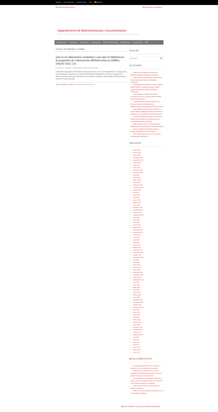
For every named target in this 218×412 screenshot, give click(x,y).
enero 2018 (136, 325)
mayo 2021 (136, 240)
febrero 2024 (137, 180)
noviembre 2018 (138, 302)
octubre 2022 (137, 212)
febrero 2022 (137, 227)
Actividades (77, 67)
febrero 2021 (137, 247)
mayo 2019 (136, 287)
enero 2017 (136, 352)
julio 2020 (136, 260)
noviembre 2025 (138, 160)
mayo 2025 (136, 165)
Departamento (62, 42)
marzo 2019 (136, 292)
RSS (90, 2)
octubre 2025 (137, 162)
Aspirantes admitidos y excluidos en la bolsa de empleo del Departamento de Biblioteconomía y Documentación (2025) (146, 119)
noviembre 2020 (138, 252)
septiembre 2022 (138, 215)
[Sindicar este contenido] (130, 358)
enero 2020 (136, 270)
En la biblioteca (141, 358)
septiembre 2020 (138, 257)
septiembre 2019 (138, 280)
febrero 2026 (137, 152)
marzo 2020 (136, 265)
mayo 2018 (136, 315)
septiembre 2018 (138, 307)
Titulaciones (73, 42)
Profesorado (84, 42)
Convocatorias (69, 2)
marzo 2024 (136, 177)
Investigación (96, 42)
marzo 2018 (136, 320)
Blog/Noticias (125, 42)
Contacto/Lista (81, 2)
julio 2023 (136, 192)
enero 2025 (136, 167)
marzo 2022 (136, 225)
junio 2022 (136, 217)
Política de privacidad (114, 405)
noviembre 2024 (138, 172)
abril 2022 (136, 222)
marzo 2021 (136, 245)
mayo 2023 (136, 195)
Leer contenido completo (66, 84)
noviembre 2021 (138, 232)
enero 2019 (136, 297)
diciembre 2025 (138, 157)
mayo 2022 (136, 220)
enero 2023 (136, 205)
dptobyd (60, 67)
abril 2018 (136, 317)
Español (99, 2)
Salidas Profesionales (110, 42)
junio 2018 (136, 312)
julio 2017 (136, 337)
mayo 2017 (136, 342)
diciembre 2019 (138, 272)
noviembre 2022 (138, 210)
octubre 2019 (137, 277)
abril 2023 (136, 197)
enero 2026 (136, 155)
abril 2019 (136, 290)
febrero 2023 (137, 202)
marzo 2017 (136, 347)
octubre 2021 (137, 235)
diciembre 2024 (138, 170)
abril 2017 (136, 345)
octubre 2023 (137, 190)
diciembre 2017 (138, 327)
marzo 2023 (136, 200)
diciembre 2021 (138, 230)
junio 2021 (136, 237)
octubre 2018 (137, 305)
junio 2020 (136, 262)
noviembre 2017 (138, 330)
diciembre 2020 (138, 250)
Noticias (58, 2)
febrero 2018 (137, 322)
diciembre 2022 (138, 207)
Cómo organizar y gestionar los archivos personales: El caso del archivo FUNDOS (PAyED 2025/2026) (146, 96)
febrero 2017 (137, 350)
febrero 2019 (137, 295)
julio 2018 (136, 310)
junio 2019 (136, 285)
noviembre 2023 (138, 187)
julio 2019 (136, 282)
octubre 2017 (137, 332)
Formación (86, 67)
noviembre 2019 (138, 275)
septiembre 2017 (138, 335)
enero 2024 (136, 182)
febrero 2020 (137, 267)
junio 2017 (136, 340)
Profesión (94, 67)
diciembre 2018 (138, 300)
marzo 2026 (136, 150)
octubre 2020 (137, 255)
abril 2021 (136, 242)
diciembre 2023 (138, 185)
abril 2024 (136, 175)
